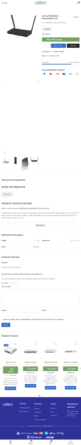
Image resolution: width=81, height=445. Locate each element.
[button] (10, 388)
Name (4, 310)
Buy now (73, 46)
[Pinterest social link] (52, 56)
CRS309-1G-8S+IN (30, 362)
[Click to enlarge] (5, 153)
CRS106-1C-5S (10, 362)
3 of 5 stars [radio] (14, 283)
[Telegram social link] (57, 56)
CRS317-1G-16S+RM (70, 362)
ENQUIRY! (47, 29)
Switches (13, 365)
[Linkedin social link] (55, 56)
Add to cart (58, 46)
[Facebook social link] (48, 56)
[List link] (24, 408)
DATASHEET (7, 194)
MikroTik (7, 365)
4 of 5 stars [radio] (16, 283)
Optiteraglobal (32, 426)
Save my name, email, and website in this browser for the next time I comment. (34, 319)
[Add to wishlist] (15, 344)
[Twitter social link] (50, 56)
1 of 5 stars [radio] (11, 283)
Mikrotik (76, 17)
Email (44, 310)
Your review (6, 286)
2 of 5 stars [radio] (13, 283)
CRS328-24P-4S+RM (50, 362)
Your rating (5, 283)
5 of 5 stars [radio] (17, 283)
